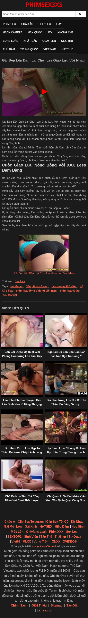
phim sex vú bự (70, 290)
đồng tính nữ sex (36, 286)
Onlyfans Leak (36, 531)
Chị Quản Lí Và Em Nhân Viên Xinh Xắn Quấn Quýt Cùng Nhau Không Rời (65, 500)
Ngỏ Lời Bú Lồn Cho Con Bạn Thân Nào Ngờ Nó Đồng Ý (66, 354)
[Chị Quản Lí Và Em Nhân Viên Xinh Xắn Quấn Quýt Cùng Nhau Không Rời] (45, 459)
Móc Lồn (17, 531)
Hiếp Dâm (62, 526)
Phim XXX (56, 531)
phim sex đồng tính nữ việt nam (36, 290)
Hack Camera (13, 32)
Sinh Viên (31, 536)
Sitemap (56, 605)
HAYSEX (46, 526)
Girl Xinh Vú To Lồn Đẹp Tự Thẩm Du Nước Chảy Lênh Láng (21, 450)
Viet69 (15, 541)
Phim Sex (9, 24)
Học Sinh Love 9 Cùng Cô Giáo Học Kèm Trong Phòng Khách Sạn (66, 452)
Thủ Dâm (9, 49)
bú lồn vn (16, 286)
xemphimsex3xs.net (44, 546)
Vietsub (67, 49)
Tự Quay (75, 536)
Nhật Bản (30, 40)
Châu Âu (27, 24)
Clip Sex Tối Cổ (57, 521)
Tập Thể (46, 536)
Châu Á (10, 521)
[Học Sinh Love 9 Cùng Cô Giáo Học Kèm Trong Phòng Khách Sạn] (45, 411)
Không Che (65, 32)
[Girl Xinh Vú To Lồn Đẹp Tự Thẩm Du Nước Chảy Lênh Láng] (1, 411)
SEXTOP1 (14, 536)
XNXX (56, 541)
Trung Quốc (29, 49)
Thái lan (60, 536)
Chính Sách (19, 605)
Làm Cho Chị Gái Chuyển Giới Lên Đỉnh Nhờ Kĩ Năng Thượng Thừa (22, 404)
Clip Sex (44, 24)
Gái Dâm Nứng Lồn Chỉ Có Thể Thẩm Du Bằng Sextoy (66, 402)
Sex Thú (67, 40)
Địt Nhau (77, 521)
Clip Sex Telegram (31, 521)
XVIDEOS (70, 541)
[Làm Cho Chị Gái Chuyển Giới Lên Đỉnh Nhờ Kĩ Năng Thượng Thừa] (1, 363)
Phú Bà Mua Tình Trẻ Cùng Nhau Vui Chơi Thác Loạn (22, 498)
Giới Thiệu (39, 605)
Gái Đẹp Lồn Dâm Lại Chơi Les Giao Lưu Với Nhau (44, 273)
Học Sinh (78, 526)
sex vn (47, 610)
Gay (59, 24)
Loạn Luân (10, 40)
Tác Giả (72, 605)
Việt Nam (49, 49)
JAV (49, 32)
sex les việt (10, 294)
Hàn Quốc (35, 32)
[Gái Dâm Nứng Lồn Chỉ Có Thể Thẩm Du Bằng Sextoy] (45, 363)
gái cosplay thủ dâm (64, 286)
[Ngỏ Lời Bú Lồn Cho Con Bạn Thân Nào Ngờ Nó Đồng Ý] (45, 315)
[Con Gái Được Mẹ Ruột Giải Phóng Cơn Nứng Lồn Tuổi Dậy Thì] (1, 315)
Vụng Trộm (41, 541)
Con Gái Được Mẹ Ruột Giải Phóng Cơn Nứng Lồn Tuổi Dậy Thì (22, 356)
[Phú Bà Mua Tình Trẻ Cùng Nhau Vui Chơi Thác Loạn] (1, 459)
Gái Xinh (31, 526)
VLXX (27, 541)
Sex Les (20, 281)
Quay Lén (49, 40)
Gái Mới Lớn (13, 526)
